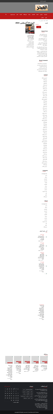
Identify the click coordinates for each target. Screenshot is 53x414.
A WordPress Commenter (42, 63)
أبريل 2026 (45, 85)
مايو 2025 (45, 104)
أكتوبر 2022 (45, 159)
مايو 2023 (45, 146)
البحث (46, 23)
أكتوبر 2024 (45, 116)
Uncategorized (44, 173)
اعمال (37, 14)
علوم (46, 17)
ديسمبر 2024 (44, 113)
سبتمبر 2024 (45, 118)
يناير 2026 (45, 90)
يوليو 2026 (45, 79)
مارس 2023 (45, 150)
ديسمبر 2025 (44, 92)
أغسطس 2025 (44, 99)
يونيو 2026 (45, 81)
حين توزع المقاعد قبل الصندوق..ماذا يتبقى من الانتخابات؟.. (43, 35)
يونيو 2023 (45, 145)
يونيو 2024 (45, 123)
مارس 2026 (45, 86)
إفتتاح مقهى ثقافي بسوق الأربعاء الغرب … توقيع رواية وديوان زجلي (42, 44)
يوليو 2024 (45, 122)
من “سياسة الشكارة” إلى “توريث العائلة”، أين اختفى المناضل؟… (42, 40)
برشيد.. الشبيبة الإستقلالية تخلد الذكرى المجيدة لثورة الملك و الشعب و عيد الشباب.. (42, 48)
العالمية (45, 184)
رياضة (29, 14)
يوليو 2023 (45, 143)
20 (5, 395)
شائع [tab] (44, 231)
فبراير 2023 (45, 152)
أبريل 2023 (45, 148)
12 (7, 393)
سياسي (41, 14)
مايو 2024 (45, 125)
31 (11, 400)
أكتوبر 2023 (45, 138)
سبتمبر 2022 (45, 161)
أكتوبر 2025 (45, 95)
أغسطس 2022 (44, 162)
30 (13, 400)
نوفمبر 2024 (45, 115)
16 (13, 395)
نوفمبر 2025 (45, 93)
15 (16, 395)
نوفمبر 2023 (45, 136)
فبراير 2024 (45, 131)
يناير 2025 (45, 111)
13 (5, 393)
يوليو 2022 (45, 164)
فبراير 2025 (45, 109)
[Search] (6, 14)
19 (7, 395)
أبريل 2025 (45, 106)
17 (11, 395)
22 (16, 398)
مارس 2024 (45, 129)
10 (11, 393)
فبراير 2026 (45, 88)
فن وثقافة (25, 14)
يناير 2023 (45, 154)
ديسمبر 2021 (44, 166)
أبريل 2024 (45, 127)
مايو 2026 (45, 83)
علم (46, 193)
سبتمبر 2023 (45, 139)
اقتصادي (33, 14)
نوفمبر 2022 (45, 157)
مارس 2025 (45, 108)
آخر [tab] (46, 231)
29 (16, 400)
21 (17, 398)
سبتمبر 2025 (45, 97)
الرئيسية (45, 14)
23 (13, 398)
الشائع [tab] (41, 231)
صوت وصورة (12, 14)
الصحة (21, 14)
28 (17, 400)
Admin (28, 40)
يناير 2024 (45, 132)
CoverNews (30, 412)
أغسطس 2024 (44, 120)
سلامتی (42, 17)
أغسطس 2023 (44, 141)
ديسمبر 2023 (44, 134)
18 (9, 395)
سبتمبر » (14, 402)
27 (5, 398)
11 (9, 393)
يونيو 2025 (45, 102)
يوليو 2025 (45, 100)
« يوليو (18, 402)
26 (7, 398)
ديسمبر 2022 (44, 155)
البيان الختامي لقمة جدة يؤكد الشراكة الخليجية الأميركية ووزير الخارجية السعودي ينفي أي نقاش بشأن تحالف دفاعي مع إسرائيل (42, 68)
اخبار (17, 14)
